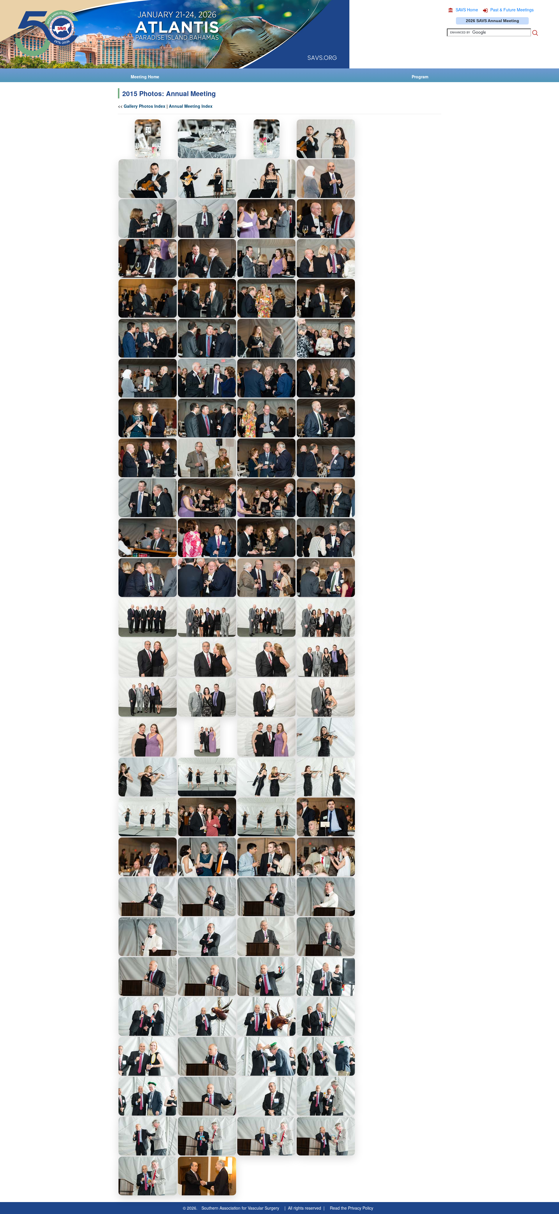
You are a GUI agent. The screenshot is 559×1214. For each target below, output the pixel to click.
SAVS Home (467, 10)
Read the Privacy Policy (351, 1208)
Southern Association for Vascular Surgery (240, 1208)
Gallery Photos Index (144, 106)
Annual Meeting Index (191, 106)
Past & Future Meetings (512, 10)
